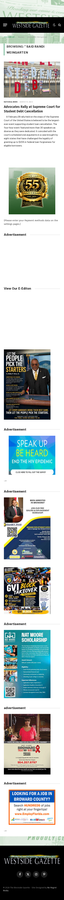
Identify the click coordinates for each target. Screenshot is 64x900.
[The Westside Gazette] (31, 25)
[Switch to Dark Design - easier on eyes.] (54, 25)
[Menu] (5, 24)
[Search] (59, 24)
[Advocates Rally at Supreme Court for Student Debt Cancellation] (32, 80)
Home (21, 37)
